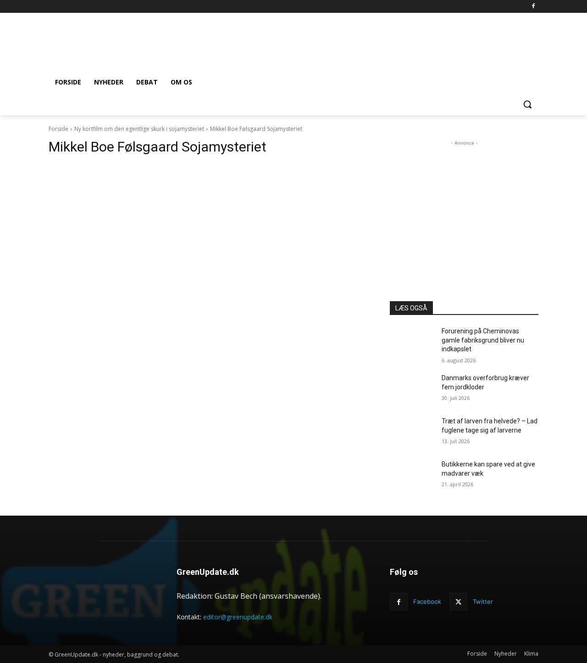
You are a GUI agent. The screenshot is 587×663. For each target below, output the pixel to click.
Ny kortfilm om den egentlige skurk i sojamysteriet (139, 129)
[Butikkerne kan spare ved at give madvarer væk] (412, 475)
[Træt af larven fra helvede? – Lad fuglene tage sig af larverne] (412, 432)
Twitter (483, 601)
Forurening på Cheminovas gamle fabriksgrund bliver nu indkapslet (483, 340)
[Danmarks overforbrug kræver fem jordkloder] (412, 389)
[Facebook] (533, 6)
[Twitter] (458, 602)
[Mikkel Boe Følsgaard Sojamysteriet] (208, 264)
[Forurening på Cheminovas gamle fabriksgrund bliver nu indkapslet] (412, 342)
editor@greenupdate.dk (237, 616)
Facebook (427, 601)
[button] (527, 104)
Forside (58, 129)
